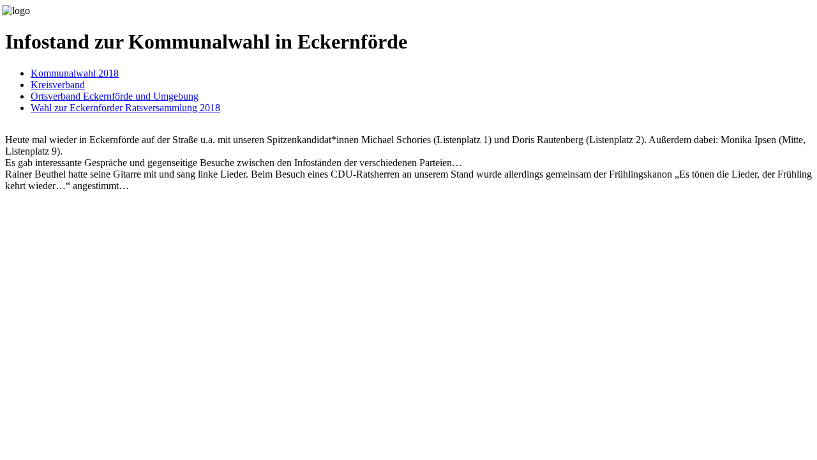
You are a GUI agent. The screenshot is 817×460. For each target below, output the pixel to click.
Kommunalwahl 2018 (75, 73)
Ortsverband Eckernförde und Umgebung (115, 96)
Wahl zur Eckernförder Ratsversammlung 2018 (125, 107)
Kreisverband (58, 84)
